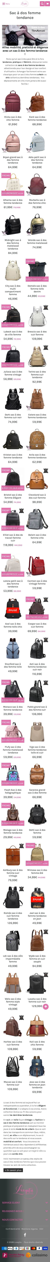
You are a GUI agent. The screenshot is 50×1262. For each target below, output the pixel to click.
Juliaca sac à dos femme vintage (13, 373)
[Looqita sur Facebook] (25, 1236)
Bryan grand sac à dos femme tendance (13, 160)
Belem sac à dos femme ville (37, 536)
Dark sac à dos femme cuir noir (13, 416)
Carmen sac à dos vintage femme (37, 582)
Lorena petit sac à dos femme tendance (13, 583)
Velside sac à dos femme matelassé (37, 241)
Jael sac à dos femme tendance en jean (37, 916)
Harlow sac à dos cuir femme (13, 1043)
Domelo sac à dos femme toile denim (37, 288)
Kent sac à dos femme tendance (37, 118)
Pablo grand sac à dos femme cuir (37, 708)
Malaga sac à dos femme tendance (12, 831)
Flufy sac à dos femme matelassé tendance (13, 749)
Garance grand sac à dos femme (37, 791)
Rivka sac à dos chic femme (12, 118)
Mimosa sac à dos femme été (37, 871)
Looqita (18, 1242)
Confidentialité (13, 1229)
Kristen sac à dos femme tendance (12, 456)
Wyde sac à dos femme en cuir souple (37, 958)
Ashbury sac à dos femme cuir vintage (13, 873)
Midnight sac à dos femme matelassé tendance (13, 244)
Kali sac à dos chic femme (37, 1043)
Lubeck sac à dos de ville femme (13, 333)
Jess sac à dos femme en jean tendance (37, 1084)
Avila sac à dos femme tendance (37, 456)
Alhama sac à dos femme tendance (12, 201)
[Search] (42, 3)
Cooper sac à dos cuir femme (37, 625)
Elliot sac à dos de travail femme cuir (13, 537)
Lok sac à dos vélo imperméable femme (13, 958)
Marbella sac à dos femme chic (37, 201)
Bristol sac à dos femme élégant (13, 496)
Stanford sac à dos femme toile (13, 665)
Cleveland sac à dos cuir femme (37, 496)
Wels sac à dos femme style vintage (13, 1001)
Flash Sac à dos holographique (12, 791)
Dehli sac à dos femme (37, 831)
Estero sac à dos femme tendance (37, 416)
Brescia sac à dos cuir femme (37, 333)
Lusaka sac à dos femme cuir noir (37, 1000)
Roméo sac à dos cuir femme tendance (13, 916)
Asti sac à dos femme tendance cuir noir (37, 667)
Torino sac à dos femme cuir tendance (37, 374)
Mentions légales (30, 1229)
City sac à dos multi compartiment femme (13, 290)
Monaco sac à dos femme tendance (13, 708)
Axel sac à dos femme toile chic (13, 625)
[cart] (47, 3)
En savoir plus (14, 1170)
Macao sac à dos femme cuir (13, 1083)
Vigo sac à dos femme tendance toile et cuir (37, 749)
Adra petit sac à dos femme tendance (37, 160)
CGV (41, 1229)
